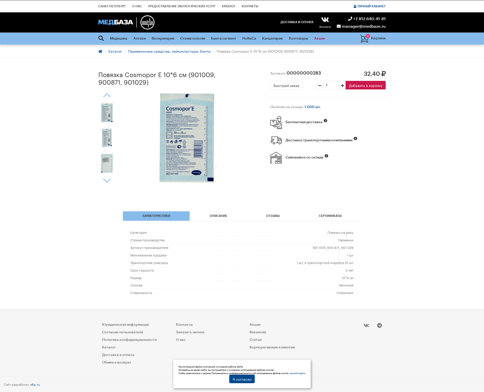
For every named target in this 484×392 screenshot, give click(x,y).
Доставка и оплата (297, 22)
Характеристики (156, 215)
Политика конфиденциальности (129, 340)
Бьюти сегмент (223, 38)
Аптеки (139, 38)
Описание (218, 215)
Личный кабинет (371, 6)
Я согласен (242, 379)
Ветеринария (163, 38)
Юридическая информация (125, 324)
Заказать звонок (190, 332)
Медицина (118, 38)
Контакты (250, 6)
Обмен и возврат (116, 362)
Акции (319, 38)
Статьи (255, 340)
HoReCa (249, 38)
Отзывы (273, 215)
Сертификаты (330, 215)
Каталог (229, 6)
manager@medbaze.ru (363, 26)
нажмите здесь (297, 373)
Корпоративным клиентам (272, 347)
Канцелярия (272, 38)
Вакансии (258, 332)
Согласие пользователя (122, 332)
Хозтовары (298, 38)
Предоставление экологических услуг (182, 6)
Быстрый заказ (286, 85)
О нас (137, 6)
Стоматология (192, 38)
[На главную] (126, 22)
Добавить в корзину (365, 85)
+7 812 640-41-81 (369, 19)
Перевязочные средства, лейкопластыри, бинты (169, 51)
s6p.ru (35, 384)
